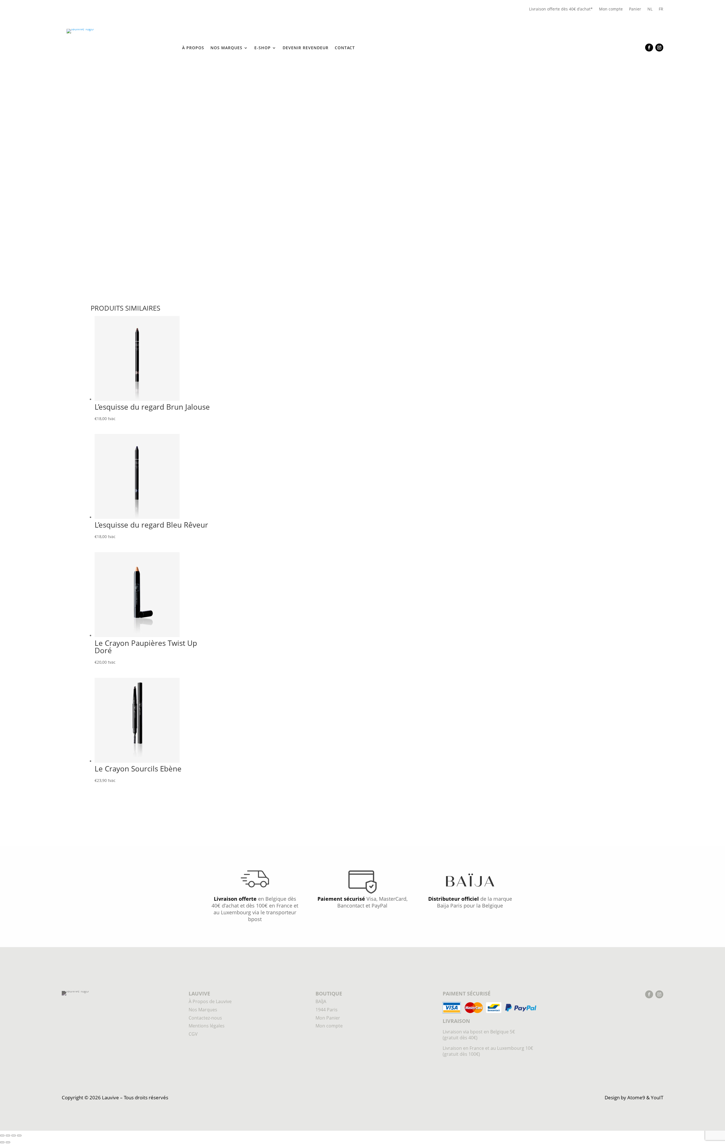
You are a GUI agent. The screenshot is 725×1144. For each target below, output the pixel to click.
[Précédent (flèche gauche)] (2, 1142)
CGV (193, 1034)
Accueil (97, 79)
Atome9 (636, 1097)
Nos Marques (203, 1010)
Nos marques (226, 48)
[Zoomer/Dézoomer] (2, 1135)
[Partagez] (13, 1135)
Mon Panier (327, 1018)
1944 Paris (117, 79)
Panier (635, 9)
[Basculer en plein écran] (8, 1135)
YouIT (657, 1097)
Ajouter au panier (436, 208)
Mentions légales (207, 1026)
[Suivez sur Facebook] (649, 47)
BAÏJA (320, 1001)
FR (661, 9)
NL (649, 9)
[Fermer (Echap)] (19, 1135)
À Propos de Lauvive (210, 1001)
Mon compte (611, 9)
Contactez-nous (205, 1018)
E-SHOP (262, 48)
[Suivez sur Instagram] (659, 47)
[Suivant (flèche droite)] (8, 1142)
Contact (345, 48)
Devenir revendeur (306, 48)
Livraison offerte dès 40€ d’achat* (561, 9)
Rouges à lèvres (169, 79)
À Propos (193, 48)
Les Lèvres (141, 79)
